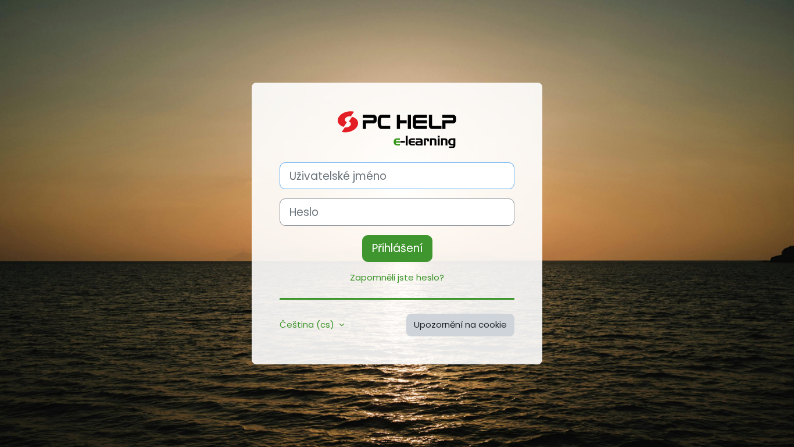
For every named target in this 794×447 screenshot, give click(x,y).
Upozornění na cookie (460, 324)
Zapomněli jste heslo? (397, 277)
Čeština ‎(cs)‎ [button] (308, 324)
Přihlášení (397, 248)
